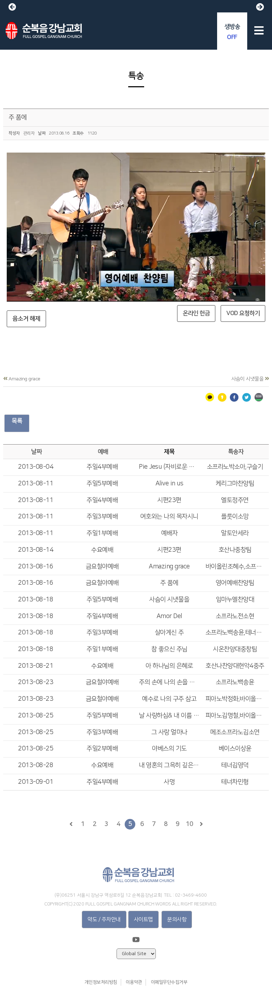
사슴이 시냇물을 (169, 599)
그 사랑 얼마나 (169, 732)
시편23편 (169, 500)
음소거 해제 (26, 318)
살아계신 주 (169, 632)
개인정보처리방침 (101, 982)
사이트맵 (143, 919)
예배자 (169, 533)
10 (189, 824)
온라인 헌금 (196, 313)
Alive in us (169, 483)
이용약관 (134, 982)
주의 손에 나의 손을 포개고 (169, 682)
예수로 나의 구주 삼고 (169, 699)
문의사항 (176, 919)
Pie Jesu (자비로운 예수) (169, 466)
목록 (17, 421)
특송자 (236, 451)
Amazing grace (169, 566)
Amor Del (169, 616)
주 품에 (17, 117)
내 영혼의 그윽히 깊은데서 (169, 765)
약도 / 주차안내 (104, 919)
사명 (169, 782)
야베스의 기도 (169, 748)
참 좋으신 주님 (169, 649)
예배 (103, 451)
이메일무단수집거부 (169, 982)
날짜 (36, 451)
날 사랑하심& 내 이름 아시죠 (169, 715)
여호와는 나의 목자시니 (169, 516)
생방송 (232, 31)
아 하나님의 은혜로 (169, 666)
